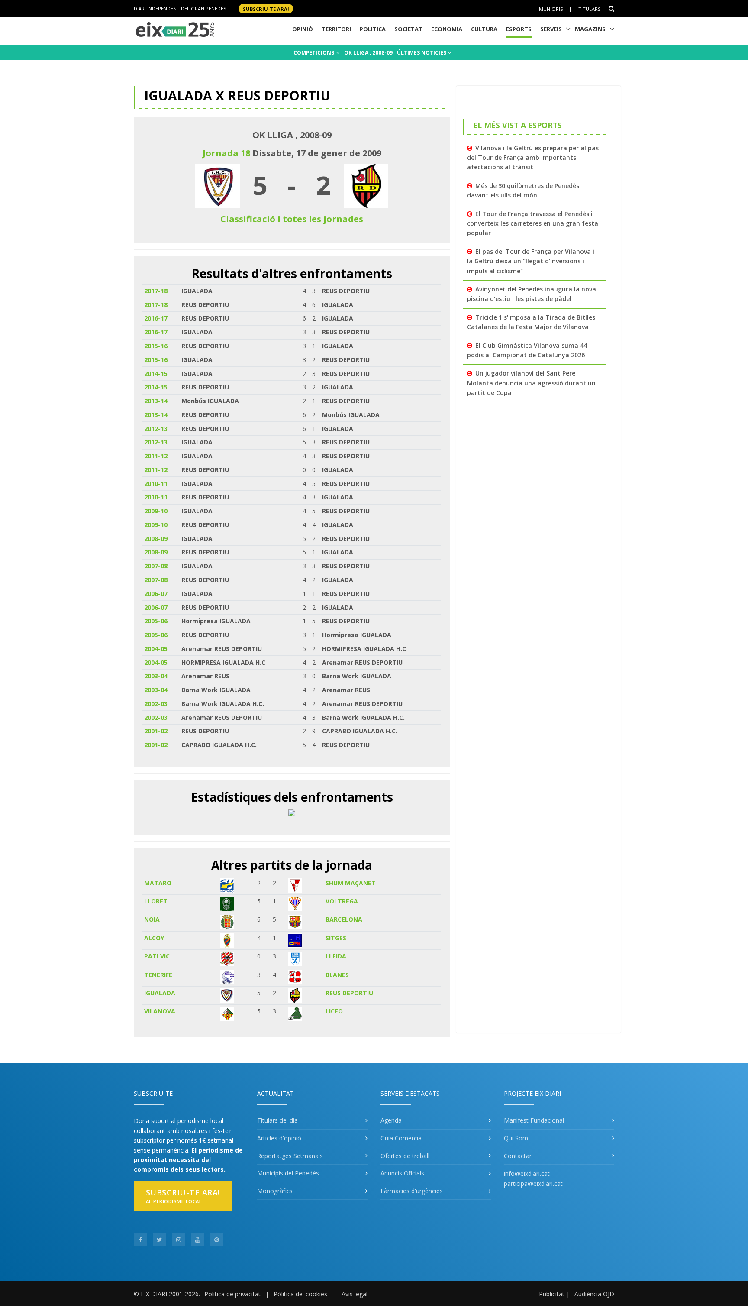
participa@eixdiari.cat (533, 1183)
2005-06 (156, 621)
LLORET (156, 901)
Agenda (391, 1120)
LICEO (334, 1011)
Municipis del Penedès (288, 1173)
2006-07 (156, 593)
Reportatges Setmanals (290, 1156)
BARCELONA (344, 919)
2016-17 (156, 318)
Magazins (590, 29)
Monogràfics (275, 1191)
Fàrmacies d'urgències (411, 1191)
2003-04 (156, 676)
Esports (519, 29)
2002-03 (156, 703)
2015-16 (156, 346)
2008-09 (156, 538)
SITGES (336, 938)
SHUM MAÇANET (351, 883)
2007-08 (156, 566)
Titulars (589, 9)
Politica (373, 29)
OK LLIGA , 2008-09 (368, 52)
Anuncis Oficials (402, 1173)
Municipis (551, 9)
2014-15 (156, 373)
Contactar (518, 1156)
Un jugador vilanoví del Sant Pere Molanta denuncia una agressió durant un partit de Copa (531, 383)
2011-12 (156, 456)
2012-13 (156, 428)
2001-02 (156, 731)
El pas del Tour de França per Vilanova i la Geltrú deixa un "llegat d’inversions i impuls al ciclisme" (530, 261)
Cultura (484, 29)
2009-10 (156, 511)
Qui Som (516, 1138)
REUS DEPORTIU (349, 993)
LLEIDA (336, 956)
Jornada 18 (226, 153)
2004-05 (156, 648)
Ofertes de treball (404, 1156)
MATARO (157, 883)
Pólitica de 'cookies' (301, 1294)
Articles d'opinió (279, 1138)
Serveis (551, 29)
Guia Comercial (401, 1138)
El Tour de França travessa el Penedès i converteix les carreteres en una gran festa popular (532, 223)
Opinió (302, 29)
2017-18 (156, 291)
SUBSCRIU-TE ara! (266, 8)
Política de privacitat (232, 1294)
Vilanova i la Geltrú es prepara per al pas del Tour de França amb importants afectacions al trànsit (533, 158)
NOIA (152, 919)
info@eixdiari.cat (527, 1173)
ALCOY (154, 938)
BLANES (337, 975)
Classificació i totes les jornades (291, 219)
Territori (336, 29)
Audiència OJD (594, 1294)
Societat (408, 29)
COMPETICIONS (314, 52)
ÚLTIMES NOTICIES (422, 52)
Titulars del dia (277, 1120)
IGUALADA (159, 993)
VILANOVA (159, 1011)
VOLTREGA (342, 901)
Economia (446, 29)
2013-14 (156, 401)
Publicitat (551, 1294)
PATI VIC (157, 956)
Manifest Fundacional (534, 1120)
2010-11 (156, 483)
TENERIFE (158, 975)
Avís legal (355, 1294)
